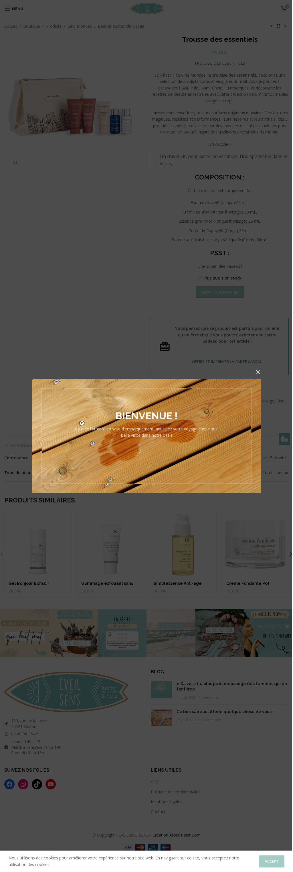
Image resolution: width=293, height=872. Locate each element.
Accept (272, 861)
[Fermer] (258, 372)
